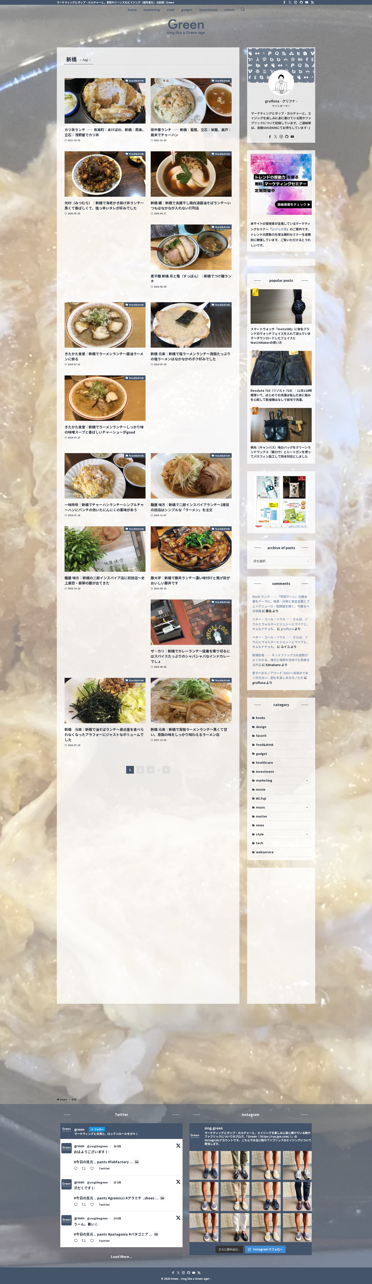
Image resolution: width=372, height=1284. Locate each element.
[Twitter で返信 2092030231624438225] (77, 1241)
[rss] (312, 2)
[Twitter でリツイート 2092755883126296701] (85, 1168)
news (260, 825)
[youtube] (307, 2)
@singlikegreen (97, 1146)
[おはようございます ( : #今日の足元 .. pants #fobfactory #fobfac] (235, 1165)
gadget (261, 753)
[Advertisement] (105, 259)
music (260, 807)
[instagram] (295, 2)
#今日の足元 (83, 1161)
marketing (264, 780)
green (79, 1145)
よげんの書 (279, 229)
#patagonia (118, 1234)
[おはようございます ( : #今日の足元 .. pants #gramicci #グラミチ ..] (204, 1165)
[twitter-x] (290, 2)
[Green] (186, 26)
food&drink (264, 744)
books (260, 718)
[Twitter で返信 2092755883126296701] (77, 1168)
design (261, 727)
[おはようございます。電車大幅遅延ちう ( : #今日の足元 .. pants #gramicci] (266, 1227)
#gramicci (116, 1197)
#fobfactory (118, 1161)
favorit (261, 735)
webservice (265, 852)
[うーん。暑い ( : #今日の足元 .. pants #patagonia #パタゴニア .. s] (297, 1165)
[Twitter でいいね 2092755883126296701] (93, 1168)
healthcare (264, 762)
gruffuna (287, 629)
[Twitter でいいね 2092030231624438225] (93, 1241)
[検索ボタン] (243, 10)
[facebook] (284, 2)
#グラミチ (133, 1197)
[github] (301, 2)
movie (260, 789)
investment (265, 771)
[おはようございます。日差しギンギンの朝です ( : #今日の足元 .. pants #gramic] (266, 1196)
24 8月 (117, 1218)
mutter (261, 816)
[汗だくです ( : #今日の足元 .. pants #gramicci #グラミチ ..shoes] (266, 1165)
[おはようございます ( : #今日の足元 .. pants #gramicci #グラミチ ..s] (204, 1196)
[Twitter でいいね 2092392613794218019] (93, 1205)
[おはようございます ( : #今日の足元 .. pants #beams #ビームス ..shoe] (235, 1196)
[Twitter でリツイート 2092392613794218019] (85, 1205)
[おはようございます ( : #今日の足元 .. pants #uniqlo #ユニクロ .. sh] (235, 1227)
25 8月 (117, 1182)
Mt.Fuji (261, 798)
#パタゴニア (138, 1234)
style (260, 834)
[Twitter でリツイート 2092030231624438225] (85, 1241)
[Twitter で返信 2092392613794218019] (77, 1205)
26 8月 (117, 1146)
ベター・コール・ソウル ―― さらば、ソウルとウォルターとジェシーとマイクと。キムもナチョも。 (281, 624)
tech (259, 843)
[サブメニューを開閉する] (307, 781)
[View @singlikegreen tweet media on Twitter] (137, 1162)
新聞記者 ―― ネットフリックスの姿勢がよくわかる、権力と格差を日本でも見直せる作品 (281, 660)
